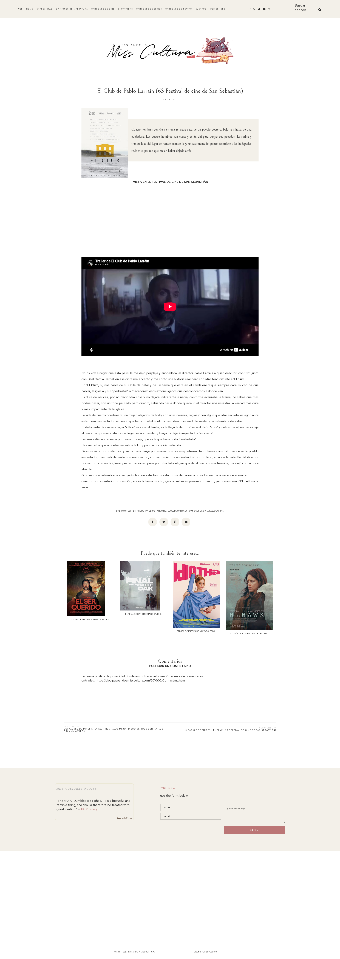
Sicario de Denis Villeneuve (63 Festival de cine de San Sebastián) (230, 730)
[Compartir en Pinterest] (175, 522)
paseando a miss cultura (141, 952)
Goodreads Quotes (124, 818)
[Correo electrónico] (186, 522)
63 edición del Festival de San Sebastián (138, 511)
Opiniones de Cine (103, 9)
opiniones (182, 511)
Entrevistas (44, 9)
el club (172, 511)
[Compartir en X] (163, 522)
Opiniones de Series (149, 9)
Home (29, 9)
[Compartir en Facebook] (152, 522)
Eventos (201, 9)
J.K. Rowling (88, 809)
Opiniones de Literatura (72, 9)
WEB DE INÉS (217, 9)
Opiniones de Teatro (178, 9)
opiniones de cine (198, 511)
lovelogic (211, 952)
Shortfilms (125, 9)
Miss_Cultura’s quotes (76, 788)
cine (163, 511)
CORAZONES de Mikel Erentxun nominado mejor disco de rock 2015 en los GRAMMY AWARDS (113, 730)
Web (20, 9)
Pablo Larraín (216, 511)
